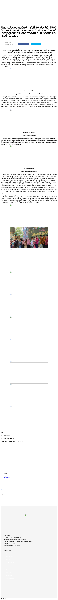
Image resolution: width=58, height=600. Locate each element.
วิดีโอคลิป (8, 573)
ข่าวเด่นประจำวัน (4, 21)
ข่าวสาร (2, 20)
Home (2, 18)
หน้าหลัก (8, 553)
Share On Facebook (24, 44)
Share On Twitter (36, 44)
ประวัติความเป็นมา (10, 556)
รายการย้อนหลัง (10, 579)
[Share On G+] (44, 44)
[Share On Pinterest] (52, 44)
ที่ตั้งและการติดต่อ (10, 563)
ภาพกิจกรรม (9, 576)
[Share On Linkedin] (48, 44)
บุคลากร (8, 560)
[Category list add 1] (29, 490)
